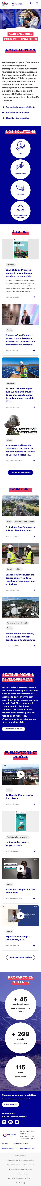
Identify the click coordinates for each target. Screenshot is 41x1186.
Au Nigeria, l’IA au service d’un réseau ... (19, 797)
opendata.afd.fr (26, 1148)
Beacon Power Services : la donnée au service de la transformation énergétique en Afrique (20, 580)
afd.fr (4, 1144)
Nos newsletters (10, 1104)
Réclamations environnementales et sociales (20, 1160)
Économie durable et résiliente (20, 107)
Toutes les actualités (20, 472)
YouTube (17, 1122)
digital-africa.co (7, 1148)
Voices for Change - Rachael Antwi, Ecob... (20, 891)
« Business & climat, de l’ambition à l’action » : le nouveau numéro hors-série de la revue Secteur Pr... (20, 450)
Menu (37, 3)
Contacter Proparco (20, 1156)
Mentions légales (28, 1165)
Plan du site (19, 1183)
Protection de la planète (17, 113)
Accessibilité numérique (20, 1174)
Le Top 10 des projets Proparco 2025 (17, 844)
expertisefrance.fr (19, 1144)
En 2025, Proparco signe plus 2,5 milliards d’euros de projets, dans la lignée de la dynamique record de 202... (20, 395)
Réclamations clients (13, 1165)
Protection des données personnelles (20, 1169)
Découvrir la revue (13, 729)
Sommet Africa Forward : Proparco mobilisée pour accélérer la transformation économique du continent (20, 340)
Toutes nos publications (20, 957)
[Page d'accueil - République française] (17, 4)
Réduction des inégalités (17, 118)
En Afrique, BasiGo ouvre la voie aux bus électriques (20, 529)
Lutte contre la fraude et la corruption (19, 1178)
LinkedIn (10, 1122)
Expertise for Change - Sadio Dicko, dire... (18, 938)
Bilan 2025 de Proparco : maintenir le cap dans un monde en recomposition (19, 273)
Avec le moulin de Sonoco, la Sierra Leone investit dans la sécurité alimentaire (20, 637)
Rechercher (31, 3)
